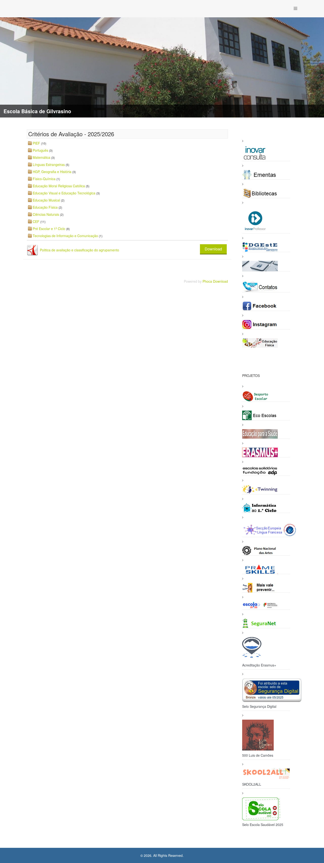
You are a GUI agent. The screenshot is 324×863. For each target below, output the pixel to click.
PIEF (36, 143)
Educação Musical (46, 200)
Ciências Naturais (46, 214)
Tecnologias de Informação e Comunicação (65, 235)
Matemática (41, 157)
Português (40, 150)
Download (213, 249)
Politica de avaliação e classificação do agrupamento (79, 250)
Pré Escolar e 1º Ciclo (49, 228)
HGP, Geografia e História (52, 171)
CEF (36, 221)
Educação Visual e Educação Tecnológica (64, 193)
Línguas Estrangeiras (49, 164)
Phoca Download (215, 281)
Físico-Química (44, 178)
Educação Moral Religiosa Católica (59, 185)
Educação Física (45, 207)
